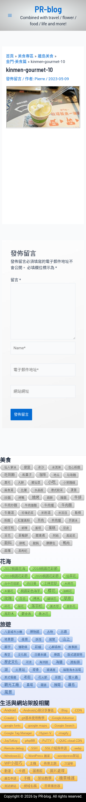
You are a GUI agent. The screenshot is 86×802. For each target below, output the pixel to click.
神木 (36, 598)
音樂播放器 (52, 786)
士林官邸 (50, 583)
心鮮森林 (55, 647)
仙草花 (71, 576)
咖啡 (42, 475)
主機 (33, 763)
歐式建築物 (74, 654)
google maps (37, 725)
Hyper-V (45, 733)
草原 (67, 598)
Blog (64, 710)
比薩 (24, 490)
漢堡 (73, 490)
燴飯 (63, 497)
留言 (16, 280)
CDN (78, 710)
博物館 (34, 632)
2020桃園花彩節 (47, 576)
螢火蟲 (73, 677)
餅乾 (22, 543)
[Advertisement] (43, 173)
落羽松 (36, 606)
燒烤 (35, 497)
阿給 (56, 535)
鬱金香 (26, 614)
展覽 (52, 639)
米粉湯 (46, 513)
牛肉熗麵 (31, 505)
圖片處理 (57, 771)
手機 (27, 778)
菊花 (21, 606)
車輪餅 (23, 535)
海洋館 (43, 662)
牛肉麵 (66, 505)
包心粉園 (74, 467)
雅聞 (57, 685)
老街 (27, 677)
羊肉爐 (56, 520)
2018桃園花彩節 (45, 569)
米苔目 (62, 513)
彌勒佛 (22, 647)
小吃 (52, 482)
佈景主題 (50, 763)
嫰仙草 (35, 482)
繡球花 (51, 598)
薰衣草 (54, 606)
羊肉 (40, 520)
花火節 (42, 677)
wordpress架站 (68, 756)
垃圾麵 (71, 475)
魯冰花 (43, 614)
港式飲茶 (57, 490)
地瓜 (56, 475)
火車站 (20, 669)
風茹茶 (70, 535)
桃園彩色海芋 (30, 591)
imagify (64, 733)
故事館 (72, 647)
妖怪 (39, 639)
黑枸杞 (22, 550)
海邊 (59, 662)
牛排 (78, 497)
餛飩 (36, 543)
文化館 (22, 654)
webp (78, 748)
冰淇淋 (56, 467)
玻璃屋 (51, 669)
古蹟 (64, 632)
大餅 (21, 482)
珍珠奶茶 (27, 513)
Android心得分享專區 (38, 710)
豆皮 (66, 528)
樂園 (57, 654)
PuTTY (47, 740)
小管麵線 (69, 482)
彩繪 (38, 647)
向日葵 (31, 583)
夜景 (25, 639)
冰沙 (41, 467)
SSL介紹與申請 (56, 748)
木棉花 (68, 583)
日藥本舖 (40, 654)
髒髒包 (50, 543)
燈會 (36, 669)
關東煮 (40, 535)
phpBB (30, 740)
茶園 (58, 677)
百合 (22, 598)
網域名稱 (30, 786)
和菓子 (27, 475)
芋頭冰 (73, 520)
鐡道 (44, 685)
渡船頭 (75, 662)
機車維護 (67, 778)
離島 (71, 685)
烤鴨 (21, 497)
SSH (34, 748)
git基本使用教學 (33, 718)
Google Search (64, 725)
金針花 (71, 606)
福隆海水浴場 (72, 669)
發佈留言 (14, 79)
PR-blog (48, 9)
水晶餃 (38, 490)
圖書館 (37, 771)
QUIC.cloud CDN (70, 740)
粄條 (78, 513)
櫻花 (51, 591)
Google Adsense (63, 718)
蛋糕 (52, 528)
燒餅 (50, 497)
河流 (29, 662)
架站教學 (45, 778)
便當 (27, 467)
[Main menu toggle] (10, 15)
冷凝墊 (68, 763)
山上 (66, 639)
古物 (50, 632)
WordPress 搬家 (39, 756)
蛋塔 (38, 528)
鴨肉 (66, 543)
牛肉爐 (49, 505)
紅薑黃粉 (24, 520)
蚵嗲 (25, 528)
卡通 (21, 771)
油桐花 (67, 591)
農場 (30, 685)
